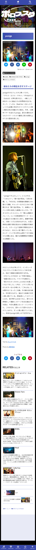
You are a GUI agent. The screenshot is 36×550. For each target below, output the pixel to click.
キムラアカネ (12, 342)
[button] (32, 318)
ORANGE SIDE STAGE (16, 77)
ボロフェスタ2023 (9, 73)
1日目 (6, 77)
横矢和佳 (12, 347)
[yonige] (18, 65)
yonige (27, 77)
